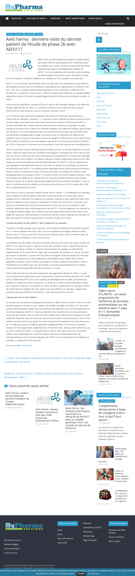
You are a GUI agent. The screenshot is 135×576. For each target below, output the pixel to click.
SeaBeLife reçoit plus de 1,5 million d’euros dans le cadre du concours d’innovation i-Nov (43, 375)
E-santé (120, 282)
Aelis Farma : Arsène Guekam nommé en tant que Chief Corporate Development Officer (47, 415)
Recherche (113, 286)
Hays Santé (101, 121)
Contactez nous (11, 553)
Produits (38, 34)
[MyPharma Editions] (7, 18)
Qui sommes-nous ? (12, 540)
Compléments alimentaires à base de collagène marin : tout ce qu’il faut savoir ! (112, 413)
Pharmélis (101, 101)
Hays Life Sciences (104, 105)
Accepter (81, 574)
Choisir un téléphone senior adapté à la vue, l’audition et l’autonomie (122, 476)
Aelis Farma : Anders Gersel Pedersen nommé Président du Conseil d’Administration (17, 398)
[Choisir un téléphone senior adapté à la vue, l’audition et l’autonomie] (105, 470)
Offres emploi (95, 18)
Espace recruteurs (114, 24)
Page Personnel (103, 117)
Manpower (101, 109)
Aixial (99, 97)
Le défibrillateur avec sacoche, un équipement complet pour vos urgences (121, 495)
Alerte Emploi (114, 541)
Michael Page (102, 113)
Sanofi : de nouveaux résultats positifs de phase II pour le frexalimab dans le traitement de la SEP (47, 359)
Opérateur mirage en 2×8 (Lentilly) (111, 194)
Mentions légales (11, 544)
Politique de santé (36, 18)
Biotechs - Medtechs (14, 34)
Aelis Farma (27, 53)
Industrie (16, 18)
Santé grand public (75, 18)
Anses (99, 126)
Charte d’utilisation (12, 548)
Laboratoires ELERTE (106, 93)
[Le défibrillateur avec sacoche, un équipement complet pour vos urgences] (105, 489)
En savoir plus (93, 574)
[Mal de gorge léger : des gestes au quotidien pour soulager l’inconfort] (105, 447)
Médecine (55, 18)
